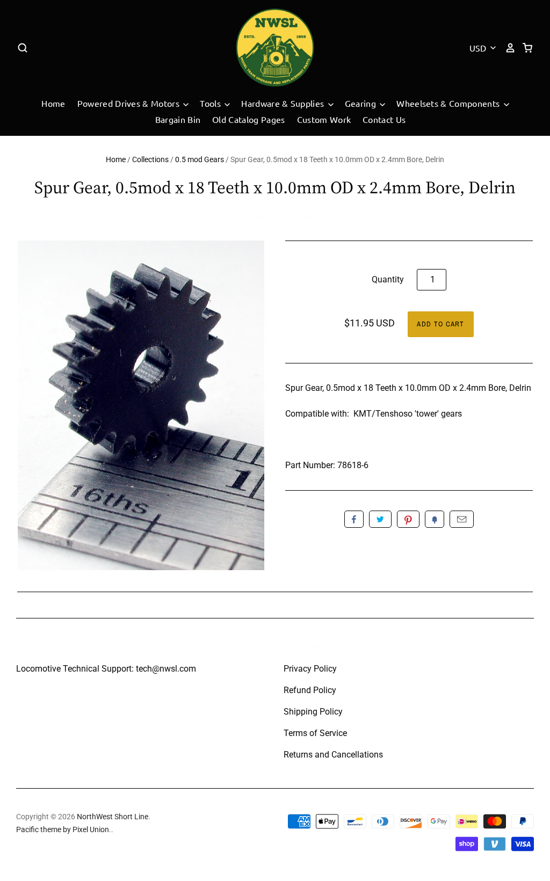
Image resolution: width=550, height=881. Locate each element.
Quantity (388, 279)
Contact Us (384, 119)
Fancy (434, 519)
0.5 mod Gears (199, 159)
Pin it (408, 519)
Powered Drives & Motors (129, 103)
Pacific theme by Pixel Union (62, 829)
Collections (150, 159)
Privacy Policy (310, 669)
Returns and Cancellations (333, 754)
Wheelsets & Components (449, 103)
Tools (211, 103)
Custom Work (324, 119)
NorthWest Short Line (275, 216)
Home (53, 103)
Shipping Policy (313, 712)
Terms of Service (315, 733)
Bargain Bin (178, 119)
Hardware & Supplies (283, 103)
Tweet (380, 519)
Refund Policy (310, 690)
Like (354, 519)
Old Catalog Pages (248, 119)
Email (462, 519)
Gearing (362, 103)
